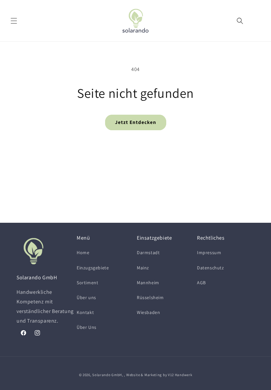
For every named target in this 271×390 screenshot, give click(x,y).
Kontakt (85, 312)
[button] (14, 21)
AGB (201, 283)
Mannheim (148, 283)
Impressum (209, 252)
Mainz (143, 268)
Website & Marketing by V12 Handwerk (159, 374)
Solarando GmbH (107, 374)
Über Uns (87, 327)
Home (83, 252)
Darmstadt (148, 252)
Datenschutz (210, 268)
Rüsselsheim (150, 297)
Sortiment (87, 283)
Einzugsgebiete (93, 268)
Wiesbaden (148, 312)
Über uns (86, 297)
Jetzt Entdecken (135, 122)
